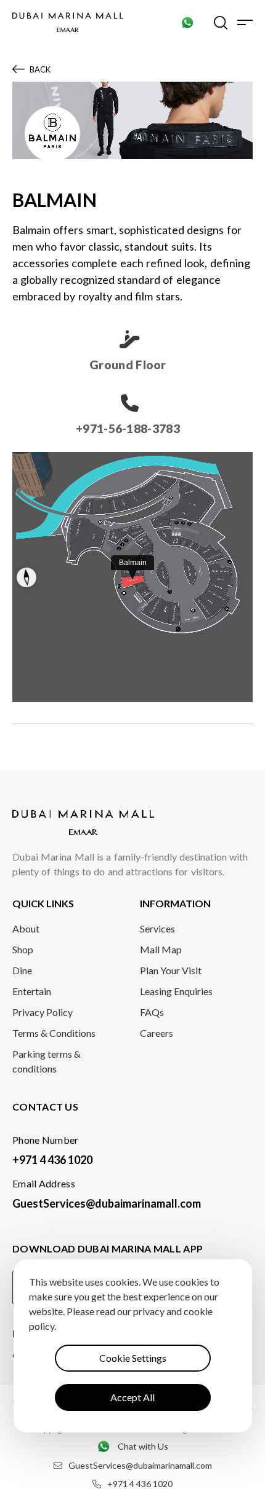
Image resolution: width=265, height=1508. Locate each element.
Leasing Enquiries (176, 991)
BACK (40, 69)
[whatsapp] (187, 22)
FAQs (152, 1012)
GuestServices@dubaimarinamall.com (106, 1203)
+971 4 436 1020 (52, 1159)
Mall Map (161, 949)
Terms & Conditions (54, 1033)
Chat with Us (143, 1446)
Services (157, 928)
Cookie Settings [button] (132, 1358)
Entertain (31, 991)
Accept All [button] (132, 1397)
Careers (156, 1033)
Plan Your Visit (171, 970)
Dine (22, 970)
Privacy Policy (42, 1012)
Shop (22, 949)
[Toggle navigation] (245, 22)
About (25, 928)
